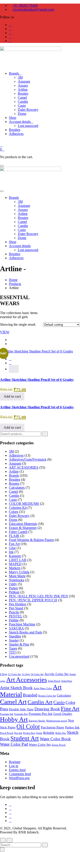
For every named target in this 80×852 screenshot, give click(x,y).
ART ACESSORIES (23, 467)
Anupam (15, 463)
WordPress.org (19, 778)
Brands (14, 475)
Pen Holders (17, 604)
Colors (13, 512)
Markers (14, 568)
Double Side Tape (21, 709)
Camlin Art (40, 702)
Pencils (14, 612)
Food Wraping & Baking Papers (31, 540)
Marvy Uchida (19, 572)
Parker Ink (72, 727)
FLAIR (14, 536)
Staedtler (15, 636)
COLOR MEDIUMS (24, 504)
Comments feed (20, 774)
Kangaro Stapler (37, 721)
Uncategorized (19, 656)
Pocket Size (29, 733)
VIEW (4, 332)
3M (11, 451)
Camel (13, 491)
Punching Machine (22, 624)
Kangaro (15, 556)
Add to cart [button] (12, 396)
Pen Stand (16, 608)
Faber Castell (18, 532)
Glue (12, 548)
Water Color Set (40, 744)
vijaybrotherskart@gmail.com (33, 9)
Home (13, 280)
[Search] (45, 434)
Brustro (14, 483)
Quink (39, 733)
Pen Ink (18, 733)
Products (15, 284)
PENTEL (15, 616)
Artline (14, 471)
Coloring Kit (18, 508)
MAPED (15, 564)
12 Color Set (14, 674)
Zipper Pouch (59, 745)
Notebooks (16, 580)
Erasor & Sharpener (23, 528)
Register (14, 762)
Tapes (13, 648)
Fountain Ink (6, 714)
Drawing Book (47, 709)
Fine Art (70, 708)
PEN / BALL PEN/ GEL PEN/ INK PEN (38, 596)
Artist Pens (66, 681)
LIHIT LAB (17, 560)
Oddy (13, 584)
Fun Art (14, 544)
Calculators (17, 487)
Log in (13, 766)
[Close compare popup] (2, 849)
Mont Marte (17, 576)
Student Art (24, 738)
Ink (11, 552)
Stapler (14, 640)
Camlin (14, 495)
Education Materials (23, 524)
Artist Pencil (54, 681)
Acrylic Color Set (56, 674)
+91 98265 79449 (25, 5)
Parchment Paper (52, 727)
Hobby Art (14, 719)
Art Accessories (26, 679)
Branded (30, 695)
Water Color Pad (14, 744)
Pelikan (14, 592)
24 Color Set (37, 674)
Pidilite (14, 620)
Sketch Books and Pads (25, 632)
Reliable (48, 732)
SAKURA (16, 628)
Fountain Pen (21, 714)
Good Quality (62, 714)
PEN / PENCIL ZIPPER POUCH (33, 600)
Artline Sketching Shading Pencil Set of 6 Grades (37, 380)
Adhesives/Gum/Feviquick (27, 459)
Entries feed (17, 770)
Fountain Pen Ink (40, 714)
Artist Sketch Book (16, 687)
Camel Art (13, 701)
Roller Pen (60, 733)
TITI (12, 652)
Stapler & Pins (19, 644)
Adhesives (16, 455)
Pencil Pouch (6, 733)
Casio (13, 500)
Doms (13, 520)
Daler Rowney (19, 516)
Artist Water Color (43, 688)
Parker (13, 588)
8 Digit (3, 674)
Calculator (64, 695)
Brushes (14, 479)
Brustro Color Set (47, 696)
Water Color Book (55, 739)
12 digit (26, 674)
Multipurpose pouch (56, 721)
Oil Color (28, 726)
